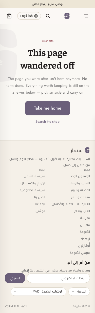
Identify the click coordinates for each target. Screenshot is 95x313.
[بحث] (48, 16)
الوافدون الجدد (80, 176)
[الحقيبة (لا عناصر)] (9, 16)
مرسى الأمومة (80, 252)
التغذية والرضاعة (79, 183)
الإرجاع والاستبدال (33, 183)
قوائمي (40, 210)
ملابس (85, 224)
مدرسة (85, 217)
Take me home (47, 108)
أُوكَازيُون (84, 245)
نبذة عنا (40, 203)
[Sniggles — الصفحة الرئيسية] (67, 16)
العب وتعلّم (82, 210)
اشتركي (15, 278)
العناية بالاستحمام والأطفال (71, 203)
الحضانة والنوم (80, 189)
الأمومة (85, 231)
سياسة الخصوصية (32, 189)
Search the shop (47, 121)
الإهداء (85, 238)
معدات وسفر (80, 197)
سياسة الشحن (34, 176)
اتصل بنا (39, 197)
